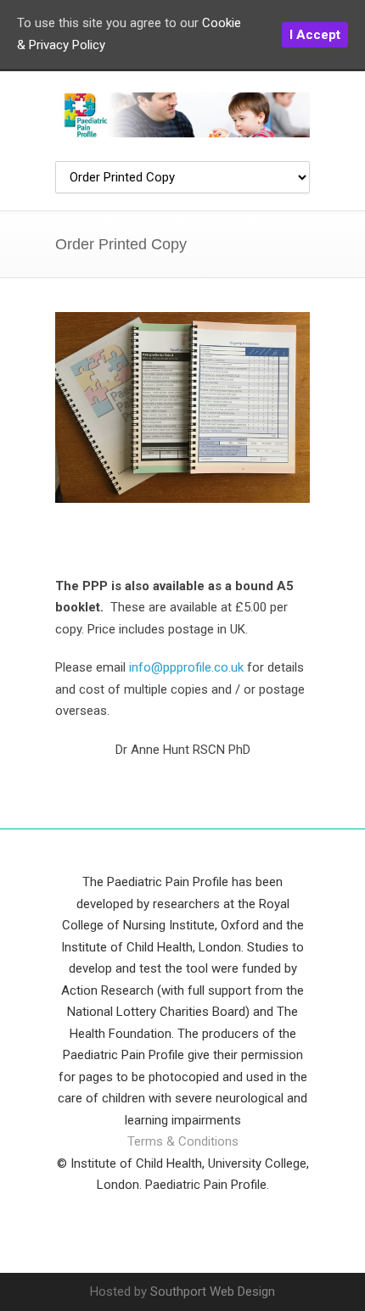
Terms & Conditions (183, 1141)
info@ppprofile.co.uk (186, 667)
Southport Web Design (212, 1291)
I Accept (314, 34)
